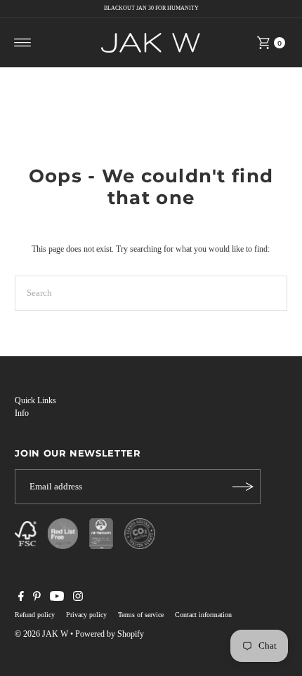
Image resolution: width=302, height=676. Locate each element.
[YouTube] (57, 598)
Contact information (203, 614)
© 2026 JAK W (41, 634)
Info (22, 413)
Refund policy (35, 614)
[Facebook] (21, 598)
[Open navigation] (23, 42)
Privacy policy (86, 614)
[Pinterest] (37, 598)
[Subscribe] (243, 486)
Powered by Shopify (109, 634)
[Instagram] (78, 598)
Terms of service (141, 614)
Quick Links (35, 400)
